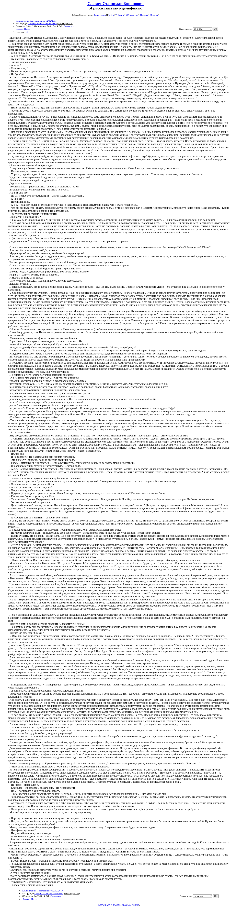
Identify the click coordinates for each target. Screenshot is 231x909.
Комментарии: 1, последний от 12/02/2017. (36, 21)
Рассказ (19, 29)
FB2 (27, 32)
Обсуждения (132, 15)
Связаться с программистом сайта (118, 904)
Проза (27, 29)
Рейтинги (120, 15)
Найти (111, 15)
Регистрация (100, 15)
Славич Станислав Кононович (115, 3)
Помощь (154, 15)
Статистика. (69, 26)
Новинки (144, 15)
